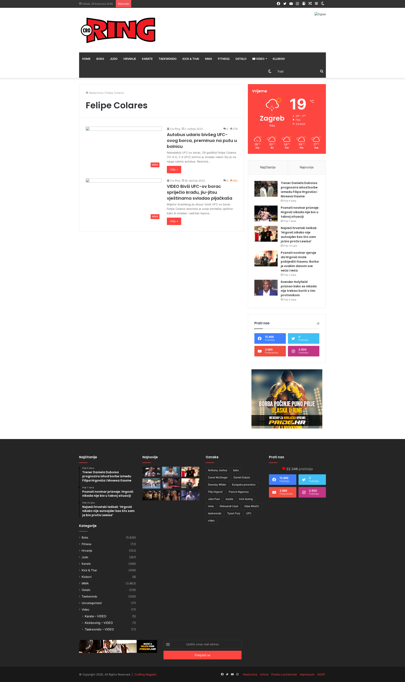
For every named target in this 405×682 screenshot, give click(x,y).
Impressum (307, 674)
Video (260, 58)
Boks (100, 58)
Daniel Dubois (242, 477)
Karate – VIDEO (95, 616)
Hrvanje (129, 58)
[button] (124, 148)
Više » (174, 169)
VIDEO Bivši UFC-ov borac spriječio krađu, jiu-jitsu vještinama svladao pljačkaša (199, 192)
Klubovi (279, 58)
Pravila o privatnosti (284, 674)
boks (236, 470)
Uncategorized (91, 603)
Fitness (224, 58)
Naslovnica (95, 92)
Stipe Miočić (251, 506)
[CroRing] (118, 30)
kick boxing (246, 499)
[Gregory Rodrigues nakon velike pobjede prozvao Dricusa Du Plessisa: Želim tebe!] (171, 495)
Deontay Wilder (217, 484)
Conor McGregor (218, 477)
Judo (113, 58)
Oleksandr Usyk (229, 506)
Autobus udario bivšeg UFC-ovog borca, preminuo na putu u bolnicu (202, 140)
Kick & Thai (190, 58)
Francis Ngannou (239, 491)
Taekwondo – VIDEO (99, 629)
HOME (86, 58)
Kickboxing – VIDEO (99, 623)
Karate (147, 58)
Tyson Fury (233, 513)
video (211, 520)
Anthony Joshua (217, 470)
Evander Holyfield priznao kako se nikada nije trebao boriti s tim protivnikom (299, 288)
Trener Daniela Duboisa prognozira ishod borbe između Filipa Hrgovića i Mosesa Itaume (299, 189)
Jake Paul (214, 499)
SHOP (321, 674)
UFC (248, 513)
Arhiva (264, 674)
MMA (208, 58)
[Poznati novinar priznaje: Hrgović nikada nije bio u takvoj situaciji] (266, 213)
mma (211, 506)
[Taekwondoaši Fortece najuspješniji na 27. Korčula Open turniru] (151, 483)
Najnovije (307, 167)
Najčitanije (268, 167)
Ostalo (240, 58)
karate (229, 499)
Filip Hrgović (215, 491)
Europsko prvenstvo (243, 484)
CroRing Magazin (145, 674)
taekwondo (214, 513)
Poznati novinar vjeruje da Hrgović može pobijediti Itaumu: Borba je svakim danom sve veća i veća (300, 262)
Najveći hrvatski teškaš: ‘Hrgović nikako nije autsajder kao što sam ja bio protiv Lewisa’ (299, 234)
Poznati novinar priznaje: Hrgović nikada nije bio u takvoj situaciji (300, 212)
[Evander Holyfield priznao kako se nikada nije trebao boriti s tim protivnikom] (266, 288)
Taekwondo (168, 58)
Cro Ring (175, 128)
